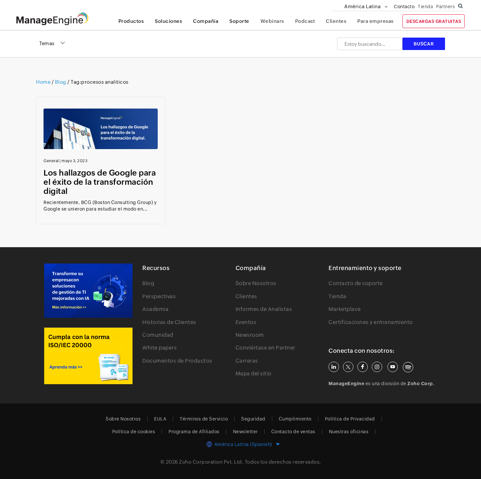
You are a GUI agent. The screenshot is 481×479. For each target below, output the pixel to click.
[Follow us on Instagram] (377, 367)
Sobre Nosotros (256, 283)
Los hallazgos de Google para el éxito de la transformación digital (100, 182)
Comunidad (157, 335)
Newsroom (250, 335)
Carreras (247, 361)
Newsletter (245, 431)
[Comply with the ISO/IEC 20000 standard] (88, 356)
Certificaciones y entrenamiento (371, 322)
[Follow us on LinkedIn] (334, 367)
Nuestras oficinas (349, 431)
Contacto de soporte (356, 283)
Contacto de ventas (293, 431)
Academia (155, 309)
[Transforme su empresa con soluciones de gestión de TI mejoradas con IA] (88, 291)
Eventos (246, 322)
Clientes (336, 21)
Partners (445, 6)
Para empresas (375, 21)
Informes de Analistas (264, 309)
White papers (159, 348)
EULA (160, 419)
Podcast (305, 21)
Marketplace (345, 309)
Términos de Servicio (204, 419)
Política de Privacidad (350, 419)
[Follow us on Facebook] (362, 367)
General (51, 161)
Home (44, 82)
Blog (60, 82)
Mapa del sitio (254, 373)
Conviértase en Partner (265, 348)
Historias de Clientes (169, 322)
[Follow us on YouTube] (392, 367)
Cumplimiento (295, 419)
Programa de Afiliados (194, 431)
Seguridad (253, 419)
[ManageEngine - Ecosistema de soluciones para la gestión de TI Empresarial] (52, 23)
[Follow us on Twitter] (348, 367)
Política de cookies (133, 431)
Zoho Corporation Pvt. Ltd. (211, 462)
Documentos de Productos (177, 361)
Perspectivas (159, 296)
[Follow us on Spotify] (408, 367)
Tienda (425, 6)
